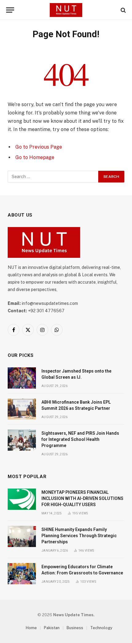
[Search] (122, 10)
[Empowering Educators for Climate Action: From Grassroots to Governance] (22, 573)
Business (75, 627)
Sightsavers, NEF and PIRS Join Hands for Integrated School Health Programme (80, 439)
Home (31, 627)
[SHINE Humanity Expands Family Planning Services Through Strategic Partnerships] (22, 536)
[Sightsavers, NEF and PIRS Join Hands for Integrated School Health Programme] (22, 440)
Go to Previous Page (38, 147)
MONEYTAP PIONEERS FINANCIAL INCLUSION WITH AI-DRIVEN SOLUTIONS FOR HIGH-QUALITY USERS (82, 498)
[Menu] (10, 10)
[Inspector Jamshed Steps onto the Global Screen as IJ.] (22, 378)
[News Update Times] (66, 10)
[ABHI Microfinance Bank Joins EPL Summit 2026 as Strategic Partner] (22, 409)
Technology (101, 627)
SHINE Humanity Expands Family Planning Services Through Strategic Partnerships (79, 535)
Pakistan (52, 627)
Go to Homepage (34, 157)
